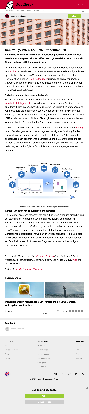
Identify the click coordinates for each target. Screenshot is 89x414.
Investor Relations (12, 350)
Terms (78, 350)
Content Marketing (44, 354)
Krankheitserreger (38, 79)
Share (74, 16)
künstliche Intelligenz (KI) (18, 103)
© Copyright (9, 311)
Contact (79, 346)
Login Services (43, 350)
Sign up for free (44, 402)
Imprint (78, 362)
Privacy (78, 354)
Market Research (43, 358)
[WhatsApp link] (83, 374)
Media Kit (41, 346)
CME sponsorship (44, 362)
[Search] (82, 11)
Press (7, 354)
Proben (13, 71)
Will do (45, 396)
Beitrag (80, 127)
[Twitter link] (62, 374)
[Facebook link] (55, 374)
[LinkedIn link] (76, 374)
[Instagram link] (69, 374)
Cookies (79, 358)
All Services (41, 367)
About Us (8, 346)
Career (7, 358)
